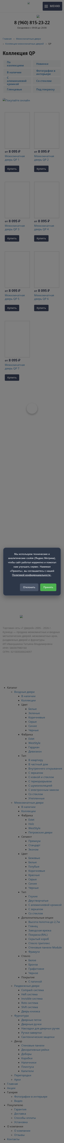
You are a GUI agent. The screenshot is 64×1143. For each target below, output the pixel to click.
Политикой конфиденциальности (31, 575)
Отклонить (29, 587)
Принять (48, 587)
